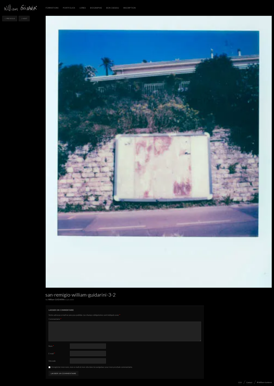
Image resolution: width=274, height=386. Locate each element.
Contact (249, 382)
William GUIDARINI (56, 299)
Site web (52, 361)
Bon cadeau (112, 8)
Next (24, 18)
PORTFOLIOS (69, 8)
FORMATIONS (52, 8)
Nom (51, 346)
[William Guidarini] (20, 8)
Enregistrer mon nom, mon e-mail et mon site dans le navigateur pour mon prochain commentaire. (92, 367)
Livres (83, 8)
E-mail (52, 353)
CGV (240, 382)
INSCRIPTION (129, 8)
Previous (10, 18)
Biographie (96, 8)
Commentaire (55, 319)
